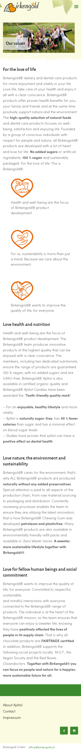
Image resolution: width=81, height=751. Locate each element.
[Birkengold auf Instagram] (74, 731)
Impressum (12, 717)
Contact (9, 711)
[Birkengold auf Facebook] (64, 731)
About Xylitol (12, 705)
